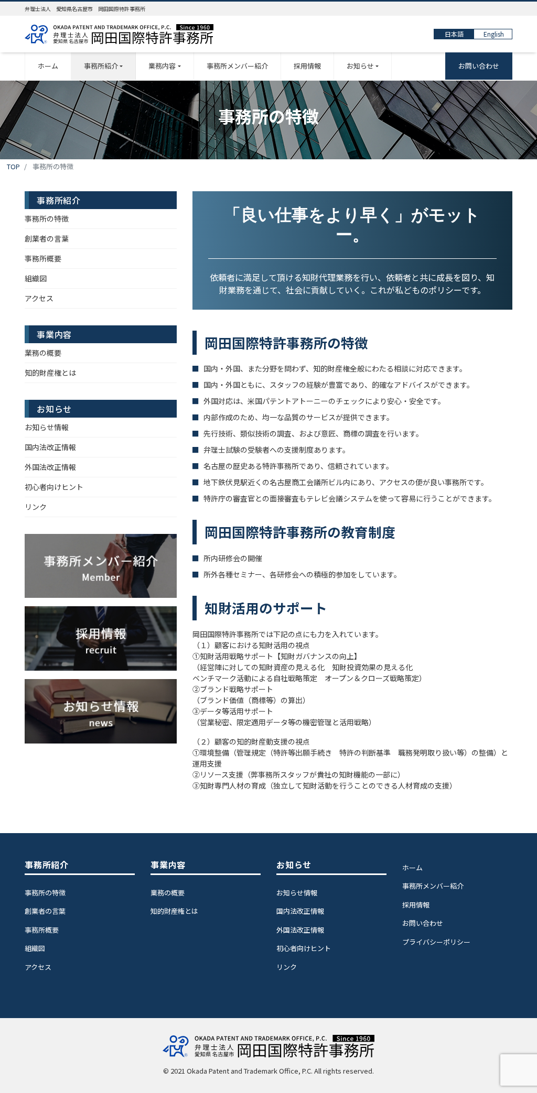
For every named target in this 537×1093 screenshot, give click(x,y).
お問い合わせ (478, 66)
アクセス (39, 298)
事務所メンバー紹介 (237, 66)
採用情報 (307, 66)
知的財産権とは (50, 372)
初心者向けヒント (54, 487)
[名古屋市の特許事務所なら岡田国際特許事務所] (119, 34)
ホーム (48, 66)
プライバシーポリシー (436, 942)
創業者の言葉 (47, 238)
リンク (36, 506)
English (494, 33)
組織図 (36, 278)
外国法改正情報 (50, 467)
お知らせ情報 (47, 427)
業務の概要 (43, 352)
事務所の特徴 (47, 218)
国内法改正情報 (50, 447)
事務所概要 (43, 258)
